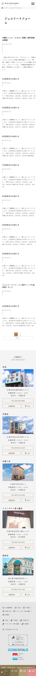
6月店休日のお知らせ (10, 196)
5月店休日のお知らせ (10, 225)
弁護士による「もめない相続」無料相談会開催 (18, 38)
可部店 (6, 47)
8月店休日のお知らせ (10, 136)
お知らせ (7, 86)
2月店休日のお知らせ (10, 78)
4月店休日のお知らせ (10, 253)
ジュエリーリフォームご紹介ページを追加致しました (18, 285)
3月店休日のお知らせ (10, 306)
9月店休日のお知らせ (10, 107)
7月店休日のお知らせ (10, 165)
